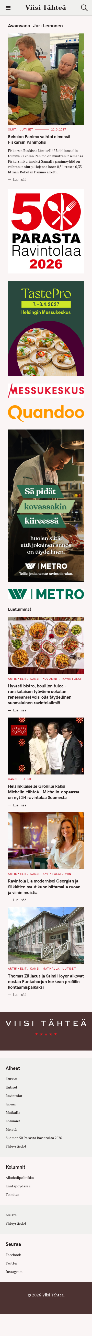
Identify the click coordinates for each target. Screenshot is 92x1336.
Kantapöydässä (18, 1186)
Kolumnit (50, 679)
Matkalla (50, 968)
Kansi (35, 679)
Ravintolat (72, 679)
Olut (12, 129)
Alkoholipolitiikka (20, 1177)
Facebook (13, 1254)
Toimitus (12, 1194)
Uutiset (26, 129)
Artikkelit (17, 679)
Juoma (11, 1104)
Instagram (14, 1271)
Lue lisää (19, 179)
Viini (69, 874)
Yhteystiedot (16, 1146)
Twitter (12, 1263)
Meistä (11, 1129)
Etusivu (11, 1079)
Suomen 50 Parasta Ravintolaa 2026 (34, 1138)
